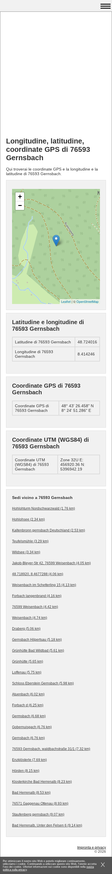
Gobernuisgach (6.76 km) (32, 727)
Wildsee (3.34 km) (26, 552)
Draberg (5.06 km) (26, 629)
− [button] (20, 205)
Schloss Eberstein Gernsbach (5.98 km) (43, 683)
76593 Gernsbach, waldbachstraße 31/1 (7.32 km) (51, 749)
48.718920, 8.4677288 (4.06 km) (37, 574)
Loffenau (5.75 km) (26, 672)
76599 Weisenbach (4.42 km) (35, 607)
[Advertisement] (56, 76)
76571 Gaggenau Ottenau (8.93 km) (40, 804)
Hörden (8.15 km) (25, 771)
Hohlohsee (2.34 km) (28, 519)
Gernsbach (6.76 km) (28, 738)
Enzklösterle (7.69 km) (29, 760)
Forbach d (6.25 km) (27, 705)
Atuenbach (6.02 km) (28, 694)
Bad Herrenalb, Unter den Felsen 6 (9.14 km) (47, 825)
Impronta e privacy (91, 848)
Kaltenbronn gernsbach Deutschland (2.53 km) (48, 530)
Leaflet (66, 301)
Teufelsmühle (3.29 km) (30, 541)
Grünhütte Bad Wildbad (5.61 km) (38, 651)
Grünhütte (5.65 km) (27, 661)
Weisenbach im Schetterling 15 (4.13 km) (44, 585)
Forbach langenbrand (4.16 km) (36, 596)
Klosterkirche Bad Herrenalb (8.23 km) (42, 782)
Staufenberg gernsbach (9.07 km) (38, 814)
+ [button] (20, 196)
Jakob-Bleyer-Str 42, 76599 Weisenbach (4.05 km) (51, 563)
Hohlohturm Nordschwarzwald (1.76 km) (43, 508)
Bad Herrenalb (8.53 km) (31, 793)
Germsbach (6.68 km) (29, 716)
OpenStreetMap (87, 301)
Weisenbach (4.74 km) (29, 618)
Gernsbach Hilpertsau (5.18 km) (37, 640)
